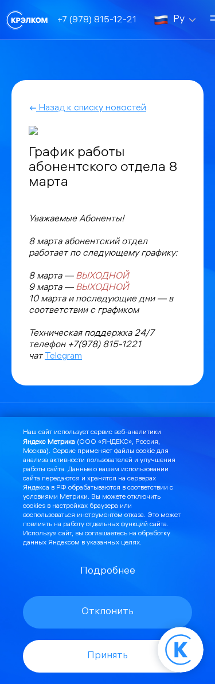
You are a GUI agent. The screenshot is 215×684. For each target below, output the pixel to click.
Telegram (63, 356)
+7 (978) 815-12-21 (96, 20)
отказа (134, 515)
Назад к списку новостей (91, 108)
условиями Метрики (55, 497)
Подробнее (107, 571)
